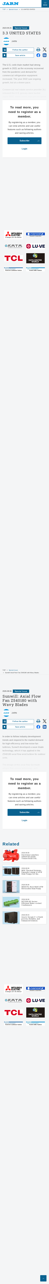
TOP (4, 9)
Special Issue (13, 9)
